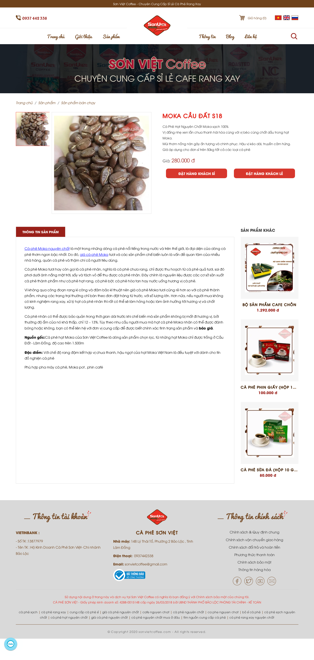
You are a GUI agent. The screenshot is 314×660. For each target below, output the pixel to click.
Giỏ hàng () (257, 18)
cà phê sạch (28, 612)
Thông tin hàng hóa (254, 569)
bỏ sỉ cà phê (251, 612)
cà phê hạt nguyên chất (69, 617)
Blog (230, 36)
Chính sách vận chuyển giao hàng (254, 539)
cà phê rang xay (53, 612)
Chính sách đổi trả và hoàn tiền (254, 547)
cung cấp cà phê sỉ (84, 612)
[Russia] (295, 18)
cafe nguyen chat (155, 612)
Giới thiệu (83, 36)
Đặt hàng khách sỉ (196, 173)
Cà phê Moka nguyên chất (47, 248)
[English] (286, 18)
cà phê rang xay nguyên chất (251, 617)
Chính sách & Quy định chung (254, 532)
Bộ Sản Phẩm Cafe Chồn (269, 304)
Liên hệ (251, 36)
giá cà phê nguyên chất (120, 612)
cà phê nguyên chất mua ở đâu (155, 617)
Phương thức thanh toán (254, 554)
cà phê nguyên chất (188, 612)
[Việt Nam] (278, 18)
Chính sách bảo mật (254, 562)
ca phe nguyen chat (223, 612)
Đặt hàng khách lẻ (264, 173)
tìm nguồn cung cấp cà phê (204, 617)
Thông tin (207, 36)
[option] (33, 129)
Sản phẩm (111, 36)
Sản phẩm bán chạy (78, 102)
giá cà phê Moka (94, 254)
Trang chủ (55, 36)
